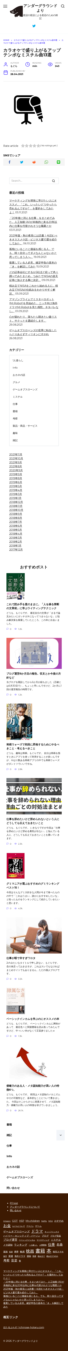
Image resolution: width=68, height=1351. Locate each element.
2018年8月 (15, 517)
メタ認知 (8, 1244)
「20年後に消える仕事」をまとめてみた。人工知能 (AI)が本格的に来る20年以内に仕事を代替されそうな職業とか (33, 222)
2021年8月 (15, 466)
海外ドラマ (20, 1256)
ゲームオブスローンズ (25, 389)
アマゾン (30, 1226)
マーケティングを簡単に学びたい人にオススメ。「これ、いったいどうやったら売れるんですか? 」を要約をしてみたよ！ (33, 1275)
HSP (21, 1220)
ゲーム (38, 1226)
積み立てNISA (52, 1256)
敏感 (22, 1251)
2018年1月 (15, 545)
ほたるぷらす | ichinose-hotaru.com (23, 1327)
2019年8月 (15, 478)
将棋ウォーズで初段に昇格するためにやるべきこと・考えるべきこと (32, 746)
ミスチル (18, 396)
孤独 (5, 1251)
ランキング (20, 1244)
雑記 (15, 440)
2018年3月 (15, 537)
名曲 (59, 1244)
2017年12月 (16, 549)
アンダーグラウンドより (40, 8)
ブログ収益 (55, 1236)
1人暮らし (18, 360)
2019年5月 (15, 486)
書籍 (15, 411)
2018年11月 (15, 506)
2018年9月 (15, 514)
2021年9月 (15, 462)
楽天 (5, 1256)
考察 (15, 418)
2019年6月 (15, 482)
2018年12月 (16, 502)
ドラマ (37, 1231)
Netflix (44, 1221)
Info (15, 367)
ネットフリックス (52, 1232)
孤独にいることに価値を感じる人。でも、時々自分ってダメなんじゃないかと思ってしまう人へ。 (33, 253)
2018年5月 (15, 529)
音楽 (14, 1260)
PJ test (14, 1203)
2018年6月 (15, 525)
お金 (7, 1225)
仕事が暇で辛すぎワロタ (20, 958)
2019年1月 (15, 498)
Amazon (7, 1221)
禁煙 (34, 1256)
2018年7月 (15, 521)
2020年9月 (16, 470)
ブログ (45, 1235)
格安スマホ (58, 1251)
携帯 (16, 1251)
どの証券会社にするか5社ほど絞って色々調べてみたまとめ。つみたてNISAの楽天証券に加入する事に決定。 (33, 276)
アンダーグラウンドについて (25, 1206)
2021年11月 (15, 454)
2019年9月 (15, 474)
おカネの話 (19, 374)
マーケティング (43, 1240)
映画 (30, 1251)
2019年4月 (15, 490)
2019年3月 (15, 494)
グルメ (16, 382)
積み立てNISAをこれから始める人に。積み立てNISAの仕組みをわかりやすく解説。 (33, 289)
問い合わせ (13, 1188)
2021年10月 (16, 458)
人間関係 (43, 1245)
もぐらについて (18, 1226)
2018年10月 (16, 510)
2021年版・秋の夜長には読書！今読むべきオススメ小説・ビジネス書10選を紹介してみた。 (33, 239)
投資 (11, 1252)
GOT (15, 1220)
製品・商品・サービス (25, 425)
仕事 (15, 404)
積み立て (41, 1256)
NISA (50, 1221)
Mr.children (33, 1220)
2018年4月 (15, 533)
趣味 (15, 433)
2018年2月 (15, 541)
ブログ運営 (10, 1239)
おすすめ (59, 1220)
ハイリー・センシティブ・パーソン (21, 1235)
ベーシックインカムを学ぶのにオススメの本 (32, 1018)
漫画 (29, 1256)
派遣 (10, 1256)
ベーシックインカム (27, 1240)
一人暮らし (33, 1245)
